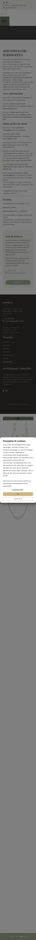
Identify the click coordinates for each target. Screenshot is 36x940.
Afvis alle (18, 499)
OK (18, 494)
